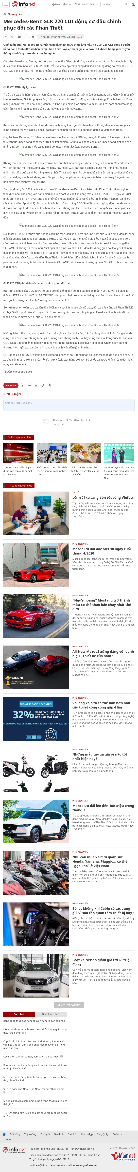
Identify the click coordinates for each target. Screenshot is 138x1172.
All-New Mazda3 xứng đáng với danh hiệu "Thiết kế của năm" (103, 653)
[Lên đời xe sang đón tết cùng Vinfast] (36, 513)
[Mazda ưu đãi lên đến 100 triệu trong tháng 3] (36, 821)
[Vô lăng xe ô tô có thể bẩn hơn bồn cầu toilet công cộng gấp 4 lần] (36, 719)
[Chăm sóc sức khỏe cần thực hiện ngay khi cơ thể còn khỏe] (86, 453)
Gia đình (59, 1134)
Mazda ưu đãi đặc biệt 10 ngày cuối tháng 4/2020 (101, 551)
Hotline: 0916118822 (88, 4)
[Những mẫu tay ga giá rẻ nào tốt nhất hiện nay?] (36, 770)
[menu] (6, 4)
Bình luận (11, 385)
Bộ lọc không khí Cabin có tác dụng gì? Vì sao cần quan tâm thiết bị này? (103, 910)
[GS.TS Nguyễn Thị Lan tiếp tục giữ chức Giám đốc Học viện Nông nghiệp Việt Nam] (119, 453)
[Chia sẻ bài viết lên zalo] (12, 36)
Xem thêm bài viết (69, 1005)
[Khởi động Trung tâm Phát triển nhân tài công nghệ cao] (52, 453)
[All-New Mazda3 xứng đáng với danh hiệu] (36, 667)
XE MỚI (76, 492)
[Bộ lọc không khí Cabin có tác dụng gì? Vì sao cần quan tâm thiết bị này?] (36, 924)
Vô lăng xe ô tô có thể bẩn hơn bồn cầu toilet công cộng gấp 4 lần (101, 705)
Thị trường (30, 1134)
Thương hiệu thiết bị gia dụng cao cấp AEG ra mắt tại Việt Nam (17, 471)
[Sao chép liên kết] (26, 36)
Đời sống (15, 1134)
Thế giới (45, 1134)
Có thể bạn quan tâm (19, 437)
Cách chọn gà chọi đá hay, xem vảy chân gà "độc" (31, 1056)
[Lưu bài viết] (32, 36)
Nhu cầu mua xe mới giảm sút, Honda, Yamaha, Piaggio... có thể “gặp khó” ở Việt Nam (99, 861)
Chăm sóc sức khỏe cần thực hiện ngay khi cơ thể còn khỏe (85, 471)
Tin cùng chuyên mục (20, 485)
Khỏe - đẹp (86, 1134)
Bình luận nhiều (51, 1014)
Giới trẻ (72, 1134)
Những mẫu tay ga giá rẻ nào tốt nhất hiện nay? (99, 756)
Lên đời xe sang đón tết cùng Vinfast (103, 497)
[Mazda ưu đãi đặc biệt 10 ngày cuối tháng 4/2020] (36, 565)
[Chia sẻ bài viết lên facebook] (5, 36)
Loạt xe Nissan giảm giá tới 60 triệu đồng (102, 962)
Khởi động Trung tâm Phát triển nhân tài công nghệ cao (52, 471)
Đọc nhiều (19, 1014)
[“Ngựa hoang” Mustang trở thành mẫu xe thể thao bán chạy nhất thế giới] (36, 616)
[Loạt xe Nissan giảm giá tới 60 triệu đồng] (36, 976)
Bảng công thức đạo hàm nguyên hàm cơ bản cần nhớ (34, 1020)
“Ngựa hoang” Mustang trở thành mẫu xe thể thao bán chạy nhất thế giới (101, 604)
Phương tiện (15, 14)
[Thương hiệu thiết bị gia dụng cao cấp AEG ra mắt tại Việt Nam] (18, 453)
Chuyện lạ (102, 1134)
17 (26, 1032)
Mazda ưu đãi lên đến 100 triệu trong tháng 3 (103, 807)
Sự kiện (7, 1139)
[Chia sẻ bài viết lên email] (19, 36)
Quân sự (117, 1134)
